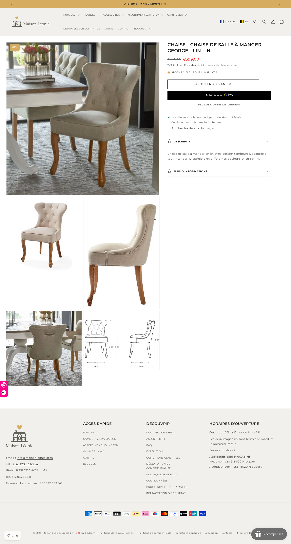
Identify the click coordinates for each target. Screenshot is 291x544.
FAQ (149, 445)
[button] (71, 15)
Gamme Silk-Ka (94, 451)
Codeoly (90, 533)
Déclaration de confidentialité (158, 466)
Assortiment (155, 438)
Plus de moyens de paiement (219, 104)
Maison (88, 432)
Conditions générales (163, 457)
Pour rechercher (160, 432)
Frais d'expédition (195, 64)
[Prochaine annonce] (279, 4)
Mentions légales (247, 532)
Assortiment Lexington (100, 445)
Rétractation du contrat (166, 493)
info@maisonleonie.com (35, 458)
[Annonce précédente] (11, 4)
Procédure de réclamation (167, 486)
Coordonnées (157, 480)
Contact (89, 457)
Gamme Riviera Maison (99, 438)
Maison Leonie (51, 533)
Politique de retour (161, 474)
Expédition (154, 451)
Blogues (89, 463)
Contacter (227, 532)
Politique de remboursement (117, 532)
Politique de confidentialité (155, 532)
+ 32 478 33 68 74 (25, 464)
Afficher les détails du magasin (194, 128)
